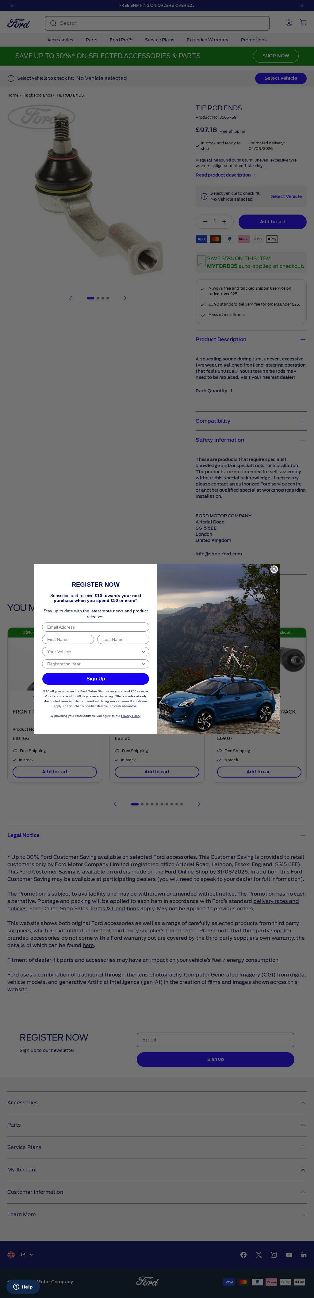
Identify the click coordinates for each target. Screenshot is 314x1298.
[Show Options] (143, 651)
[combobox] (93, 651)
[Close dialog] (274, 569)
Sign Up (95, 678)
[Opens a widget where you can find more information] (23, 1287)
